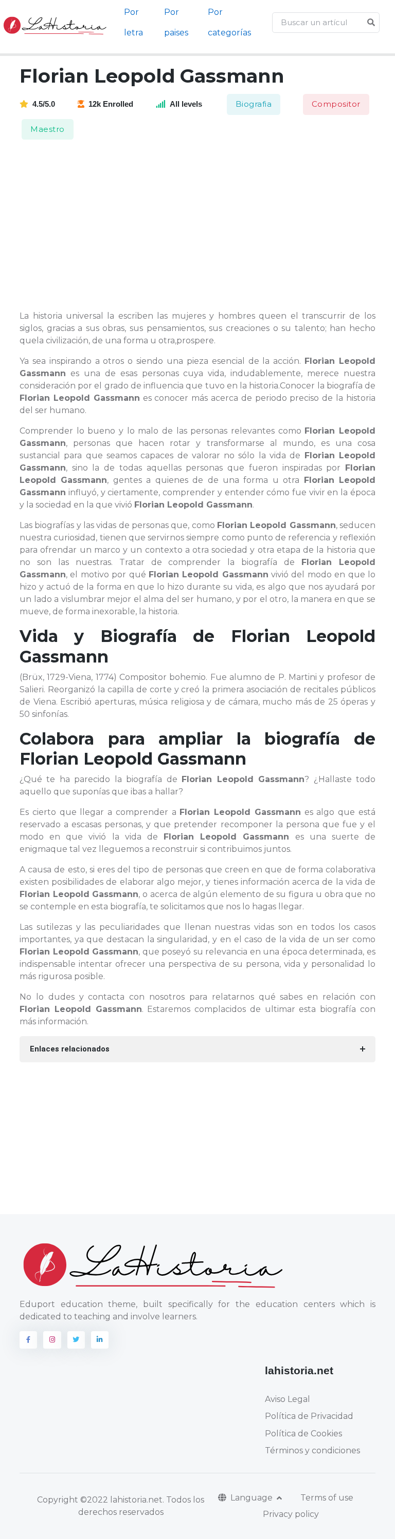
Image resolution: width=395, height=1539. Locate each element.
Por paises (176, 22)
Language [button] (252, 1498)
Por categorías (229, 22)
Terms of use (326, 1498)
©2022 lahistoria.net (121, 1500)
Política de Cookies (303, 1433)
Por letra (133, 22)
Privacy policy (291, 1514)
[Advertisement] (204, 226)
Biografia (254, 104)
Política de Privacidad (309, 1416)
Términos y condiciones (312, 1450)
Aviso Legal (287, 1399)
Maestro (47, 129)
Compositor (336, 104)
